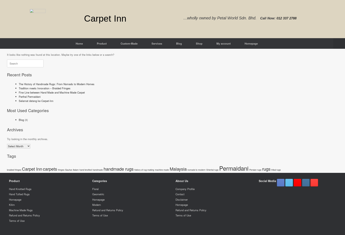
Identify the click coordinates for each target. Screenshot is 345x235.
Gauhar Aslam (72, 169)
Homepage (251, 43)
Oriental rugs (212, 169)
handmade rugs (119, 169)
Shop (199, 43)
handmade (98, 169)
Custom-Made (129, 43)
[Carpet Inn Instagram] (306, 182)
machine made (162, 169)
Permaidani (234, 168)
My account (223, 43)
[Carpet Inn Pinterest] (314, 182)
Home (79, 43)
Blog (179, 43)
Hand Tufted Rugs (19, 194)
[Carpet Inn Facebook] (281, 182)
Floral (95, 189)
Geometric (98, 194)
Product (102, 43)
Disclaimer (181, 199)
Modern (96, 205)
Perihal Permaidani (30, 97)
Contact (179, 194)
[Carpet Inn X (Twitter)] (289, 182)
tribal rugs (276, 169)
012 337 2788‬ (286, 18)
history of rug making (144, 169)
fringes (61, 169)
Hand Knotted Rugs (20, 189)
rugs (266, 169)
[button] (339, 43)
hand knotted (85, 169)
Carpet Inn (32, 169)
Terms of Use (17, 221)
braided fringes (14, 169)
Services (157, 43)
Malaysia (178, 169)
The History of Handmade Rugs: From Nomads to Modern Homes (56, 84)
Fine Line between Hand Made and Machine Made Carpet (52, 92)
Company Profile (185, 189)
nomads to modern (196, 169)
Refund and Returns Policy (24, 215)
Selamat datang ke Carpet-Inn (36, 101)
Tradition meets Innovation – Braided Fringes (44, 88)
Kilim (12, 205)
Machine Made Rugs (21, 210)
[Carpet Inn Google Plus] (297, 182)
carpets (50, 169)
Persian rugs (255, 169)
